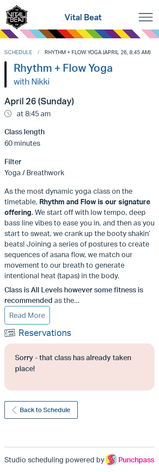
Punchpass (136, 459)
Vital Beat (83, 17)
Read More (27, 315)
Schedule (18, 52)
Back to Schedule (45, 409)
